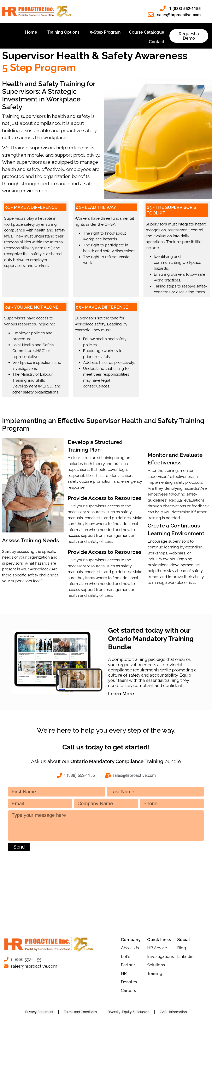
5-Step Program (105, 32)
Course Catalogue (146, 32)
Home (31, 32)
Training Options (63, 32)
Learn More (121, 693)
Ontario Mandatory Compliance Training (116, 761)
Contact (156, 41)
